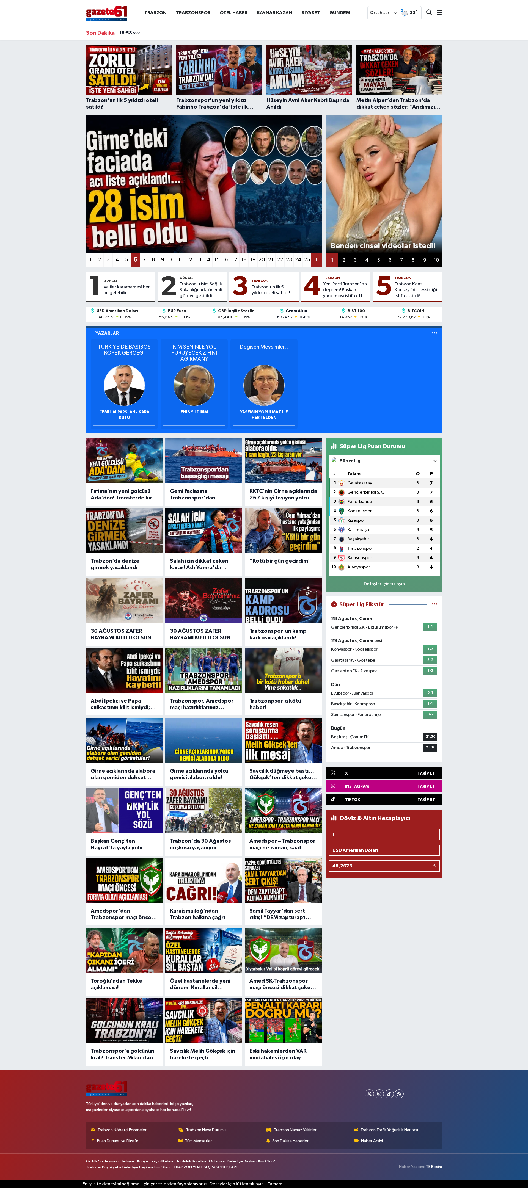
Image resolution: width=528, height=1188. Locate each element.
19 (253, 260)
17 (235, 260)
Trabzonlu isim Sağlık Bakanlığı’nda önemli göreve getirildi (201, 290)
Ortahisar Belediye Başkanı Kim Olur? (242, 1161)
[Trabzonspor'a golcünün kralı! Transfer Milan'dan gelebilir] (124, 1020)
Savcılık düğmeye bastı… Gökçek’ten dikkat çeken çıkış (282, 774)
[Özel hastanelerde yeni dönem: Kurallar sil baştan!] (203, 950)
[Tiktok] (389, 1093)
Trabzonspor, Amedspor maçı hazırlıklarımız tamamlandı (201, 704)
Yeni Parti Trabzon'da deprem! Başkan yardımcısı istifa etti (345, 290)
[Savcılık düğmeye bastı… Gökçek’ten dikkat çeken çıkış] (283, 740)
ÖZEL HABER (234, 12)
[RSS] (399, 1093)
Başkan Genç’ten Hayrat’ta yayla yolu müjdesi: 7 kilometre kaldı (124, 844)
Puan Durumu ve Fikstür (117, 1141)
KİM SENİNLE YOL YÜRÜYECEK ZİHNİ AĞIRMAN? (194, 353)
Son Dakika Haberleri (290, 1141)
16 (226, 260)
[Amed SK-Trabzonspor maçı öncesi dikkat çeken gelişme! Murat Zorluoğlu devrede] (283, 950)
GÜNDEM (339, 12)
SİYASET (311, 12)
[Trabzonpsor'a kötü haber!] (283, 670)
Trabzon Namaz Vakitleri (295, 1130)
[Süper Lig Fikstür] (434, 604)
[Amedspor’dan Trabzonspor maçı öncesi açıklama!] (124, 880)
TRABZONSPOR (193, 12)
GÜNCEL (111, 280)
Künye (142, 1161)
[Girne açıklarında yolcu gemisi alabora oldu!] (203, 740)
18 (244, 260)
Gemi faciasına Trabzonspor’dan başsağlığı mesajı (192, 494)
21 (271, 260)
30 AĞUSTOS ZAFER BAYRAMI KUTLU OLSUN (121, 634)
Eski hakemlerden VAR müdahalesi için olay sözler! (278, 1054)
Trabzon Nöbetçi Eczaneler (122, 1130)
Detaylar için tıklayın (384, 584)
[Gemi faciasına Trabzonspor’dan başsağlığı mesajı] (203, 460)
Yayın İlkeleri (162, 1161)
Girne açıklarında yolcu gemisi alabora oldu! (199, 774)
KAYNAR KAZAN (274, 12)
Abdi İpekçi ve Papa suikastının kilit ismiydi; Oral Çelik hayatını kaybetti (120, 704)
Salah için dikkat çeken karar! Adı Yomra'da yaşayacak (199, 564)
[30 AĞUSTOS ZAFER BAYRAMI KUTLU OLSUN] (124, 600)
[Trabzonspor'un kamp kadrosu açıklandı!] (283, 600)
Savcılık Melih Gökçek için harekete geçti (202, 1054)
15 (217, 260)
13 (198, 260)
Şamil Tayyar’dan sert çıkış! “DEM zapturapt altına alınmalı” (277, 914)
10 (172, 260)
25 (307, 260)
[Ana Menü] (437, 13)
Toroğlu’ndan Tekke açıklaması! (116, 984)
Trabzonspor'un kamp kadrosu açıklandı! (278, 634)
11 (180, 260)
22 (280, 260)
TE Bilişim (434, 1167)
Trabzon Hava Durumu (206, 1130)
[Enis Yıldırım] (194, 385)
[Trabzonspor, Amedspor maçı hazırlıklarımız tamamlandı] (203, 670)
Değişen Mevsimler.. (264, 347)
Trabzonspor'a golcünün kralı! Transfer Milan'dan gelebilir (122, 1054)
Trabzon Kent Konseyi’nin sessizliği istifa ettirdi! (416, 290)
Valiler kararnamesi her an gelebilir (127, 290)
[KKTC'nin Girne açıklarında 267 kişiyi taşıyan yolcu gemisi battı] (283, 460)
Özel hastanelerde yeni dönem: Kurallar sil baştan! (200, 984)
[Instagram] (379, 1093)
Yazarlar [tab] (107, 333)
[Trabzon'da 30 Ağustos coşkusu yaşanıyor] (203, 810)
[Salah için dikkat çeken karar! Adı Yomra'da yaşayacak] (203, 530)
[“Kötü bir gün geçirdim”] (283, 530)
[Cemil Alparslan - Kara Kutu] (124, 385)
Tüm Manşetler (198, 1141)
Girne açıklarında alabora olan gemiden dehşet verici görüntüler (123, 774)
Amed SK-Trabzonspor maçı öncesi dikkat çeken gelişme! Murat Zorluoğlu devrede (281, 984)
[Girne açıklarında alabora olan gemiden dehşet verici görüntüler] (124, 740)
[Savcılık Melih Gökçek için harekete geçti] (203, 1020)
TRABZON (155, 12)
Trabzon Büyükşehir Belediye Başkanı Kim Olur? (128, 1167)
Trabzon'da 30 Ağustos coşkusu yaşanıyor (200, 844)
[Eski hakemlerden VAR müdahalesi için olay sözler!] (283, 1020)
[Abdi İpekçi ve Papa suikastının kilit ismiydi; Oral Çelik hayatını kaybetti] (124, 670)
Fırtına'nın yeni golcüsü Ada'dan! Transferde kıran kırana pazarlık (124, 494)
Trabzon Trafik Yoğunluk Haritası (389, 1130)
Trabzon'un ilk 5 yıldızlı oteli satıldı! (271, 290)
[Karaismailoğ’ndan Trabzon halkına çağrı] (203, 880)
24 (298, 260)
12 (189, 260)
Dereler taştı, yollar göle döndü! (159, 33)
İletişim (128, 1161)
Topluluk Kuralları (191, 1161)
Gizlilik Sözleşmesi (102, 1161)
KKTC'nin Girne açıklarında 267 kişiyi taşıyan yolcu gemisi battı (283, 494)
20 (261, 260)
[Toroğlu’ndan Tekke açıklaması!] (124, 950)
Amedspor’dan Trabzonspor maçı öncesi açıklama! (123, 914)
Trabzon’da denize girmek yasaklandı (115, 564)
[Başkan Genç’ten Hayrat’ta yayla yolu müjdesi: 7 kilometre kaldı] (124, 810)
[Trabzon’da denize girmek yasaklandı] (124, 530)
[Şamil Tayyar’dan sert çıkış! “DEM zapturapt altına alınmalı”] (283, 880)
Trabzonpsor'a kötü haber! (275, 704)
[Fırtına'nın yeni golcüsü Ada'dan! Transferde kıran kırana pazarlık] (124, 460)
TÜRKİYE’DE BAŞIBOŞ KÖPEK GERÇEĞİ (124, 350)
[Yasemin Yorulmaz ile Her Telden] (264, 385)
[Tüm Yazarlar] (434, 333)
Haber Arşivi (372, 1141)
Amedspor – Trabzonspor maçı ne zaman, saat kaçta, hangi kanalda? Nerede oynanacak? (282, 844)
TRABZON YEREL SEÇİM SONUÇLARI (205, 1167)
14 (208, 260)
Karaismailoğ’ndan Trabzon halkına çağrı (197, 914)
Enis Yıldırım (194, 412)
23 (289, 260)
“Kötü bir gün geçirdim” (280, 561)
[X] (369, 1093)
